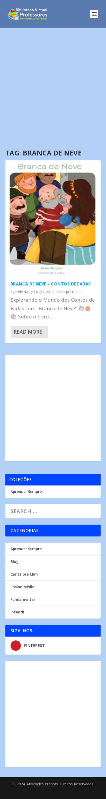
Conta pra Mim (67, 292)
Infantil (17, 612)
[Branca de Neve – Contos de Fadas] (53, 218)
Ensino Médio (22, 586)
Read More (28, 331)
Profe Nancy (24, 292)
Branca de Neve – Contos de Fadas (51, 284)
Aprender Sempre (26, 491)
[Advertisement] (53, 84)
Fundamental (23, 599)
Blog (15, 561)
